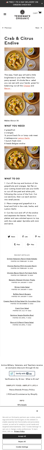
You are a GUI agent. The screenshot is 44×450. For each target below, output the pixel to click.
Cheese (26, 86)
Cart (37, 15)
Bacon (7, 88)
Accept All (22, 436)
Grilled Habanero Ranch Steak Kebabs (22, 259)
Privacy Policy (19, 431)
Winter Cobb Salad (22, 287)
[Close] (37, 411)
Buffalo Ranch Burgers (22, 294)
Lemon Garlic (24, 138)
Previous (8, 28)
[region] (22, 428)
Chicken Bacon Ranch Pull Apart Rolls (22, 273)
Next (39, 28)
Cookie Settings (22, 447)
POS (10, 394)
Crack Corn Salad (22, 308)
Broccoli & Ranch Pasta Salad (22, 322)
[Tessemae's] (22, 14)
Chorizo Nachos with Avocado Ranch (22, 266)
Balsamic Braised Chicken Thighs (22, 280)
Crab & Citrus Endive (18, 41)
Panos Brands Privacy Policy (22, 390)
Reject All (22, 441)
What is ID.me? (32, 379)
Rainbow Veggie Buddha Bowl (22, 315)
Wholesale (22, 405)
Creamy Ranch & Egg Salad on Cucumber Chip (22, 301)
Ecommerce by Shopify (26, 394)
